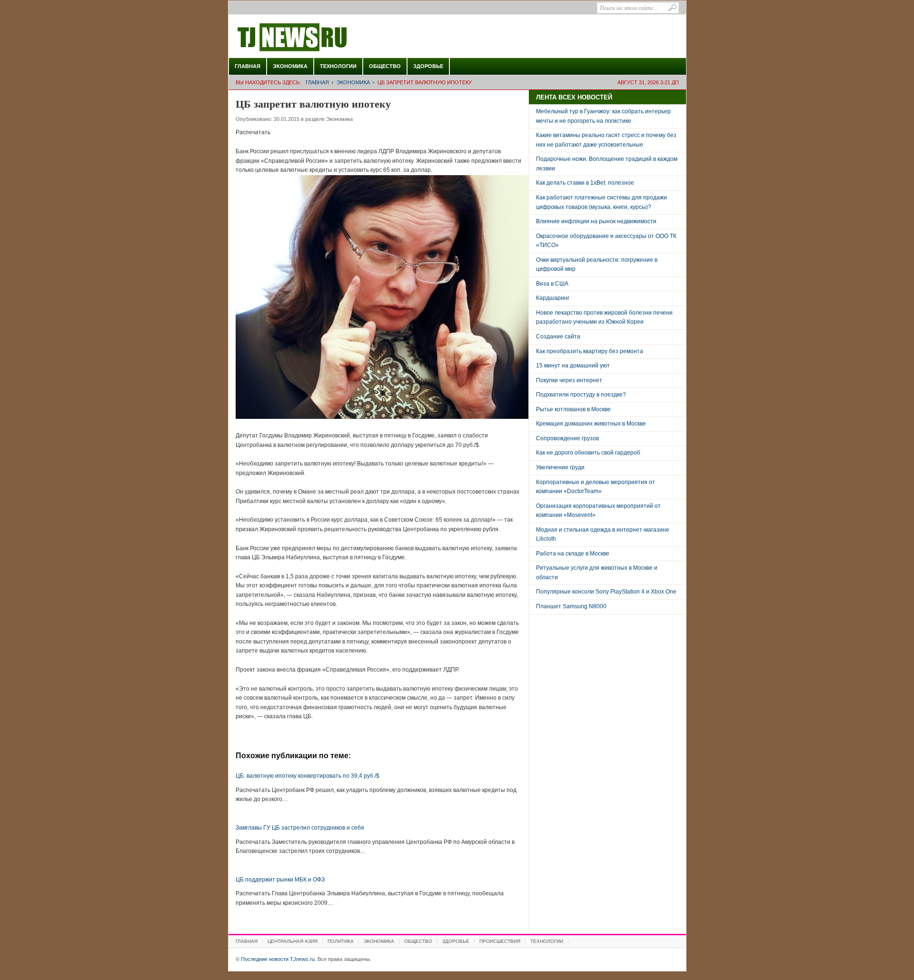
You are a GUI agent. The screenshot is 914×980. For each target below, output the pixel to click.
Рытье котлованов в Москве (573, 409)
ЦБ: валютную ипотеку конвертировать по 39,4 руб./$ (307, 775)
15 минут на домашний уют (573, 365)
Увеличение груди (560, 467)
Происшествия (499, 941)
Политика (341, 941)
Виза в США (552, 283)
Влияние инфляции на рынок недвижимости (596, 221)
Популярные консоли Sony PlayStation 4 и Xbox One (606, 591)
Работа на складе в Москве (572, 553)
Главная (247, 66)
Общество (385, 66)
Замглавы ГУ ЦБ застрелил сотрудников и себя (300, 827)
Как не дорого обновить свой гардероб (588, 452)
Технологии (338, 66)
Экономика (290, 66)
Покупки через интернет (569, 380)
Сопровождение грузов (567, 438)
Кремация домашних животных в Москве (591, 423)
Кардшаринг (552, 298)
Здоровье (428, 66)
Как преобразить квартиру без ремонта (589, 351)
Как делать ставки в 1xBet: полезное (585, 182)
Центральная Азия (293, 941)
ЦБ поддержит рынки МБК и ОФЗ (280, 879)
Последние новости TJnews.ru (319, 37)
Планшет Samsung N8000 (571, 606)
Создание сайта (558, 336)
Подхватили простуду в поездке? (581, 394)
